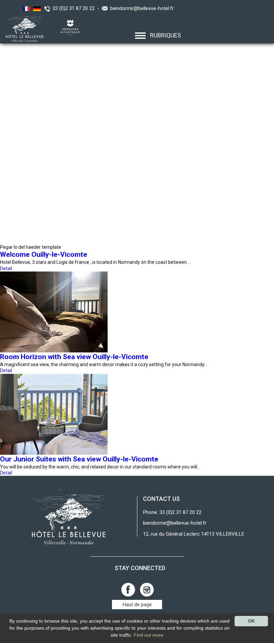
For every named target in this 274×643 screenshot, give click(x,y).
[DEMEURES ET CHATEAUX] (67, 27)
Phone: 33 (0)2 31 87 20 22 (172, 512)
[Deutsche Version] (36, 8)
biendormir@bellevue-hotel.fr (142, 8)
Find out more (148, 635)
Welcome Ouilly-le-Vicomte (43, 254)
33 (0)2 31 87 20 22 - (77, 8)
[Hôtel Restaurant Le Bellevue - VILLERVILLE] (68, 517)
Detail (6, 268)
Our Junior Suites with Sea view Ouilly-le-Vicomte (79, 459)
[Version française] (25, 8)
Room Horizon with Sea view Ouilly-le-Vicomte (74, 357)
